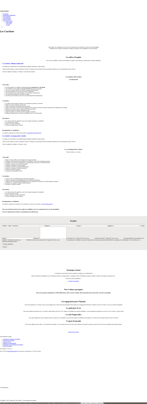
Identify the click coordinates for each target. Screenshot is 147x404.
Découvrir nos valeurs (73, 332)
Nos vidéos (9, 23)
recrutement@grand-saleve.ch (34, 133)
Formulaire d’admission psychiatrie (11, 339)
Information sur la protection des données (13, 344)
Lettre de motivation (99, 238)
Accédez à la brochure (73, 281)
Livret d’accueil (7, 342)
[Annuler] (104, 403)
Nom (16, 225)
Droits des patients (7, 346)
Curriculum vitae (71, 238)
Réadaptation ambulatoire (9, 15)
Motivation (37, 238)
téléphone (110, 225)
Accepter (83, 403)
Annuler (88, 403)
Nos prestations (6, 16)
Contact (8, 25)
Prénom (47, 225)
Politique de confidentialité (9, 343)
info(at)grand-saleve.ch (12, 351)
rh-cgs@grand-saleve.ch (47, 204)
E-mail (79, 225)
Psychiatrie (5, 13)
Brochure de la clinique (8, 340)
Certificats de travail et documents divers (36, 240)
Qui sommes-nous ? (8, 20)
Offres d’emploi (7, 19)
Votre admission (7, 18)
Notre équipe (9, 22)
